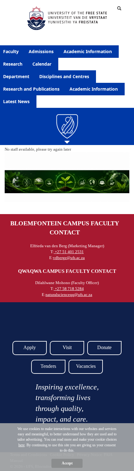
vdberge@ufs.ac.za (69, 257)
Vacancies (86, 366)
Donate (104, 347)
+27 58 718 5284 (69, 288)
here (21, 445)
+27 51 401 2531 (69, 251)
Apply (29, 347)
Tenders (48, 366)
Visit (67, 347)
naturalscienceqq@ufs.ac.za (68, 294)
